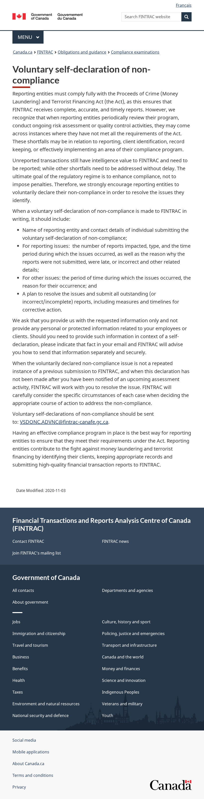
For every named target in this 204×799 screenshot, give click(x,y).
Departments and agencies (127, 590)
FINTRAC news (115, 541)
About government (30, 602)
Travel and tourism (30, 645)
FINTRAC (45, 52)
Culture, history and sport (126, 622)
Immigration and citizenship (38, 633)
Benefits (20, 668)
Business (20, 657)
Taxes (17, 692)
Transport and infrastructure (129, 645)
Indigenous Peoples (120, 692)
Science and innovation (124, 680)
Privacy (19, 787)
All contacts (23, 590)
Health (18, 680)
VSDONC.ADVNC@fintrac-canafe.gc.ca (64, 421)
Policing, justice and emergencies (133, 633)
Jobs (16, 622)
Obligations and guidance (82, 52)
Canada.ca (22, 52)
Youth (107, 715)
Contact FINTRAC (28, 541)
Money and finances (121, 668)
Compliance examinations (135, 52)
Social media (24, 740)
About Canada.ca (28, 763)
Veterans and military (122, 704)
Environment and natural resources (46, 704)
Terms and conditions (32, 775)
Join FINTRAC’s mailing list (36, 553)
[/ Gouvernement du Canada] (47, 16)
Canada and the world (123, 657)
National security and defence (40, 715)
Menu (26, 37)
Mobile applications (30, 752)
